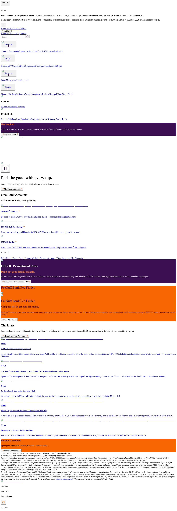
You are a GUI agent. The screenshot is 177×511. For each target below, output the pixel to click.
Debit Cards (25, 66)
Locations (35, 119)
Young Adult (67, 94)
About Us (5, 51)
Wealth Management (33, 94)
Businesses (5, 107)
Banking (8, 58)
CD (37, 66)
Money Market (45, 66)
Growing (8, 87)
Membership (58, 51)
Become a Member (9, 28)
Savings (33, 66)
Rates (64, 119)
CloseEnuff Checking (10, 66)
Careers (59, 119)
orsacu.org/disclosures (64, 479)
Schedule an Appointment (20, 119)
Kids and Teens (55, 94)
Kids (18, 107)
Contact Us (5, 119)
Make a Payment (22, 80)
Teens (22, 107)
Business (45, 94)
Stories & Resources (47, 119)
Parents (13, 107)
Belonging (8, 44)
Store (24, 28)
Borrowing (8, 73)
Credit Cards (57, 66)
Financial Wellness (8, 94)
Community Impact (17, 51)
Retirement (20, 94)
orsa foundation (31, 51)
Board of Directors (45, 51)
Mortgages (10, 80)
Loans (3, 80)
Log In (19, 28)
